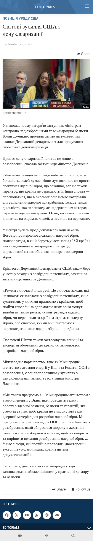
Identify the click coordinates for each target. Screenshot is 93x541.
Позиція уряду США (20, 19)
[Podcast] (47, 515)
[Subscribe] (57, 515)
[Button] (84, 54)
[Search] (73, 535)
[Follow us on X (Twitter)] (17, 515)
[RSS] (37, 515)
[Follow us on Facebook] (7, 515)
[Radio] (46, 535)
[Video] (20, 535)
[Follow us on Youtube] (27, 515)
